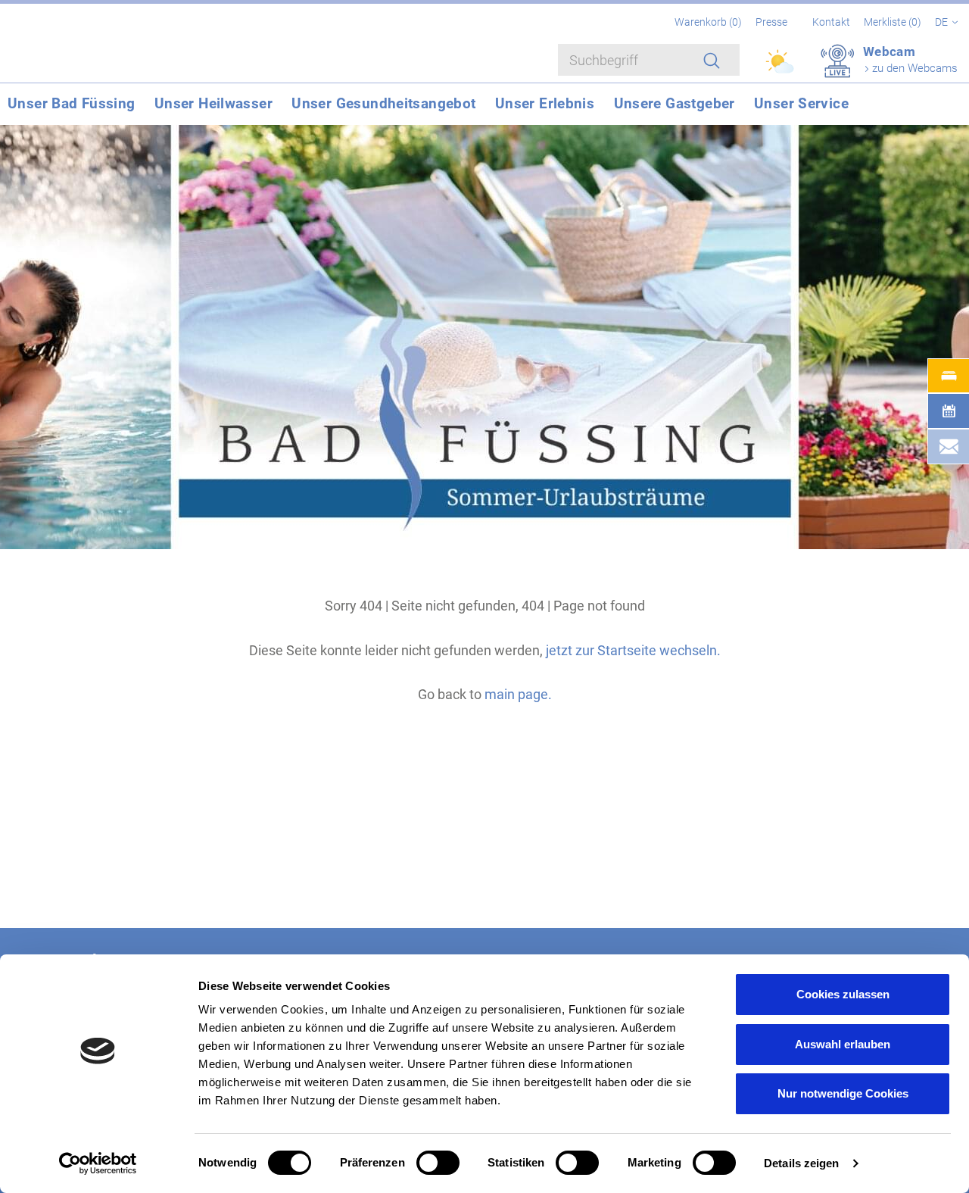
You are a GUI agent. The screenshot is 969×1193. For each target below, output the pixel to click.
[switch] (438, 1163)
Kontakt (831, 22)
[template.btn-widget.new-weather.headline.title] (781, 68)
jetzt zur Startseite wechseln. (633, 650)
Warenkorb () (709, 22)
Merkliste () (894, 22)
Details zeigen (801, 1163)
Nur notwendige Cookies (842, 1093)
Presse (771, 22)
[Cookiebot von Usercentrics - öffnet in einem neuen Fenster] (98, 1163)
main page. (518, 694)
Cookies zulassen (843, 994)
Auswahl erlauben (842, 1044)
